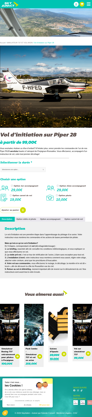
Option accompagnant (50, 219)
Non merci (11, 405)
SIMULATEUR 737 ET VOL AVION (20, 43)
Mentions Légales (64, 413)
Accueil (2, 43)
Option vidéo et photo (26, 219)
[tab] (26, 219)
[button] (5, 413)
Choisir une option (13, 179)
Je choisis (27, 405)
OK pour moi (44, 405)
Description (7, 219)
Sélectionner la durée (16, 162)
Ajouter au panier (10, 210)
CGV (75, 413)
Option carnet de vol (73, 219)
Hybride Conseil (48, 413)
